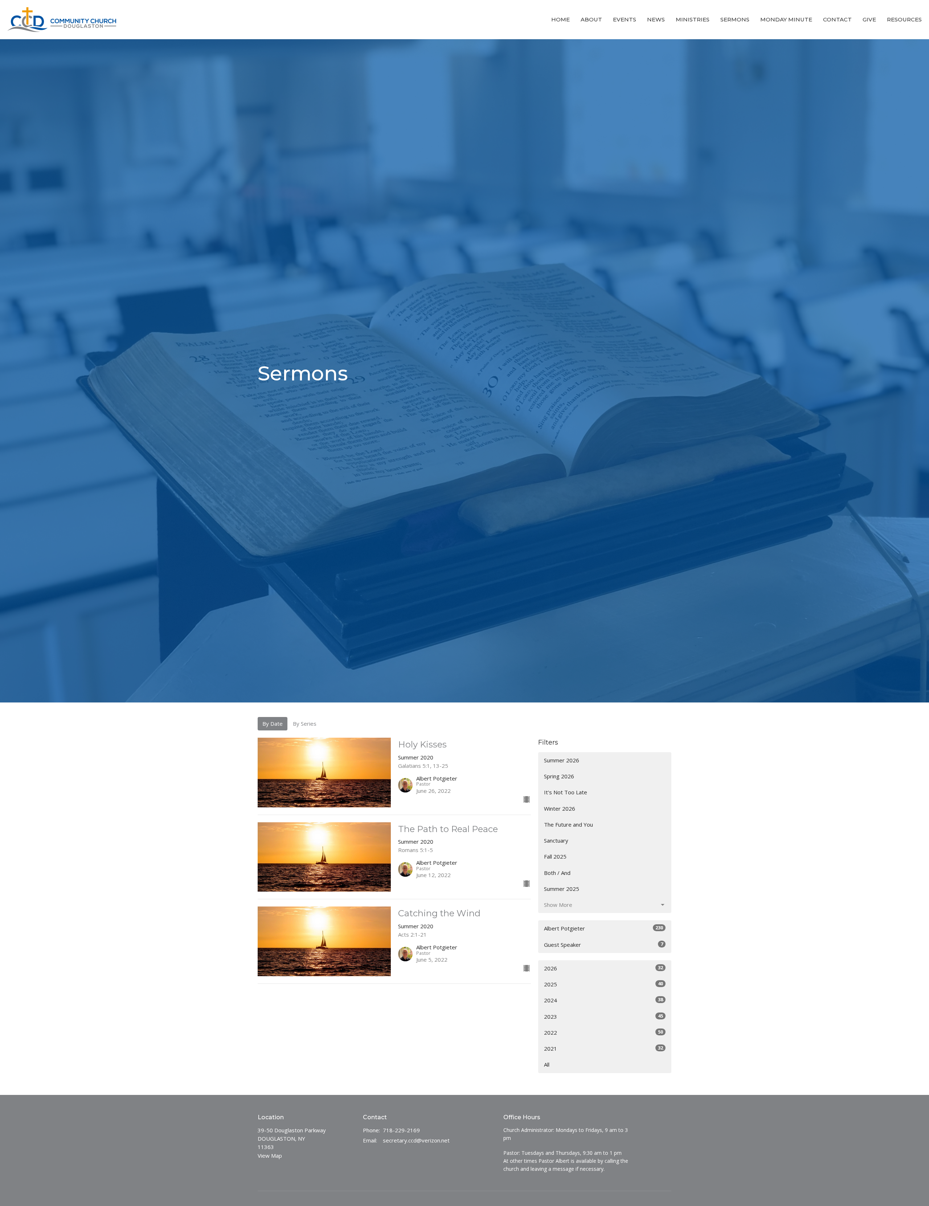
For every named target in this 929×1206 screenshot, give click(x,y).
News (656, 19)
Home (560, 19)
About (591, 19)
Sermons (734, 19)
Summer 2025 (561, 888)
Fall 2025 (555, 856)
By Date (272, 723)
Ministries (692, 19)
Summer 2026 (561, 760)
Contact (837, 19)
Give (869, 19)
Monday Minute (786, 19)
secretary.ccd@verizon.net (416, 1140)
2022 (603, 1032)
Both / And (557, 872)
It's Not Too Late (565, 792)
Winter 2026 (559, 808)
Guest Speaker (603, 944)
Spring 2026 (559, 776)
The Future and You (568, 824)
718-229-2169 (401, 1130)
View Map (270, 1155)
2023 (603, 1016)
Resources (904, 19)
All (546, 1064)
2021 (603, 1048)
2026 (603, 968)
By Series (304, 723)
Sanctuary (556, 840)
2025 (603, 984)
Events (624, 19)
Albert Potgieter (603, 928)
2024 (603, 1000)
